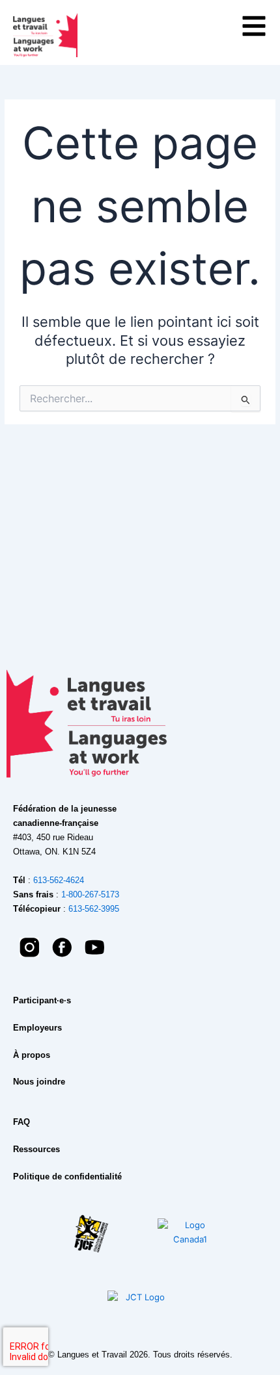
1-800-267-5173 (90, 894)
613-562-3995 (93, 909)
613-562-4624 (58, 880)
